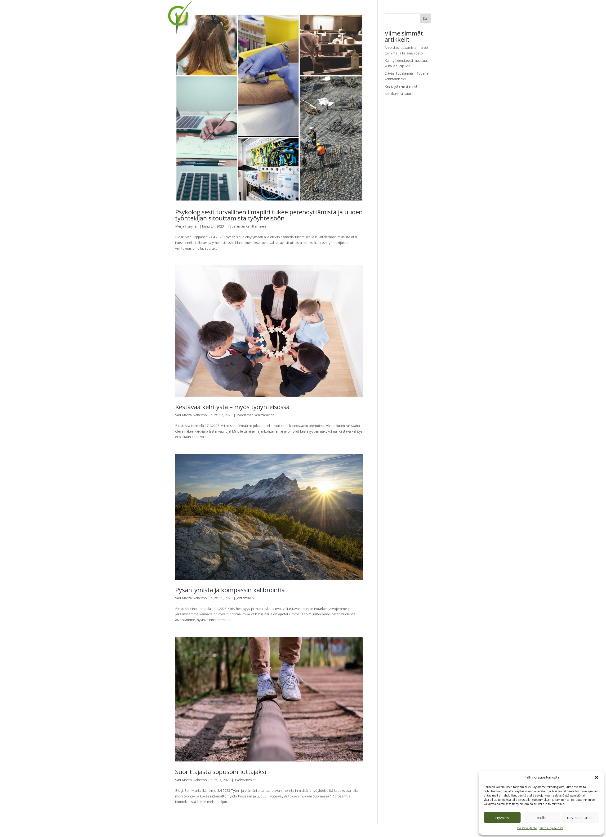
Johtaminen (245, 598)
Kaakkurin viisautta (399, 93)
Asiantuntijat (333, 10)
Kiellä (541, 817)
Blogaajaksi (384, 10)
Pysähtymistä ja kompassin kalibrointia (230, 590)
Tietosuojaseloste (551, 828)
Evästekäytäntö (527, 828)
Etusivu (273, 10)
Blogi (289, 10)
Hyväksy (502, 817)
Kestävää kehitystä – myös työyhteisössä (232, 407)
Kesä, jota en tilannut (401, 86)
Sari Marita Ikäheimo (191, 415)
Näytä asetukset (580, 817)
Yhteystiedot (410, 10)
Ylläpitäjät (359, 10)
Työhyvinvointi (245, 780)
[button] (596, 777)
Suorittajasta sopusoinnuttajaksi (220, 771)
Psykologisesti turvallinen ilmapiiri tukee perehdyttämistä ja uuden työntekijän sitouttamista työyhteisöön (269, 215)
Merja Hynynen (186, 226)
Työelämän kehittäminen (247, 226)
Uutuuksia (307, 10)
